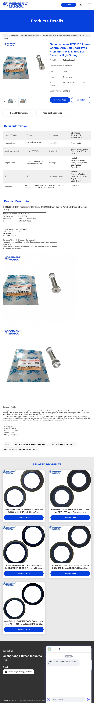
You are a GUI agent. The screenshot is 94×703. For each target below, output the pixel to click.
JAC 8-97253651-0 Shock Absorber (30, 445)
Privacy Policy (7, 700)
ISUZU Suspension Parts (30, 36)
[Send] (88, 699)
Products (14, 36)
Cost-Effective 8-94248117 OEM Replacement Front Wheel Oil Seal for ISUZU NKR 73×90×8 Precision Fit (23, 622)
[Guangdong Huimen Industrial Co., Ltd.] (15, 4)
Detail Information (19, 113)
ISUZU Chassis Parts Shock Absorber (20, 450)
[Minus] (88, 649)
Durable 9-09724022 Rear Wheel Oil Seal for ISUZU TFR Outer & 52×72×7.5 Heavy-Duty (70, 566)
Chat (68, 5)
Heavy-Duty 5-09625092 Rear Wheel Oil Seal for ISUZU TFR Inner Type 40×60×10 (70, 510)
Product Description (52, 113)
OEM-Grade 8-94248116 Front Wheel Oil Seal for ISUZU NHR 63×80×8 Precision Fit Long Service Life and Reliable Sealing (24, 566)
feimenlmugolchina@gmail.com (20, 672)
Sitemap (14, 700)
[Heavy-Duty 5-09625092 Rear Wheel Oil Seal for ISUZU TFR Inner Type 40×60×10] (70, 489)
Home (6, 35)
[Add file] (48, 699)
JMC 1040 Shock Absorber (62, 445)
